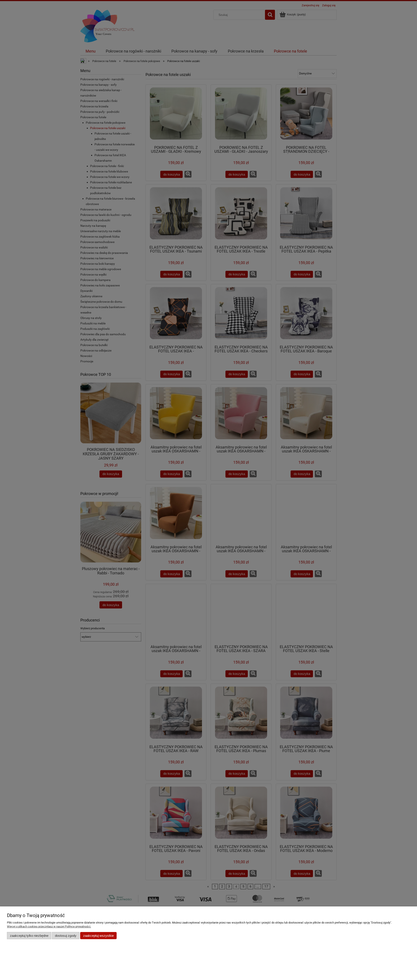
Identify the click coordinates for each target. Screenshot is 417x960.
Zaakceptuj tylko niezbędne (29, 935)
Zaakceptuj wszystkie (98, 935)
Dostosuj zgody (65, 935)
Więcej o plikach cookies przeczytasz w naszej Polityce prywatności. (49, 926)
